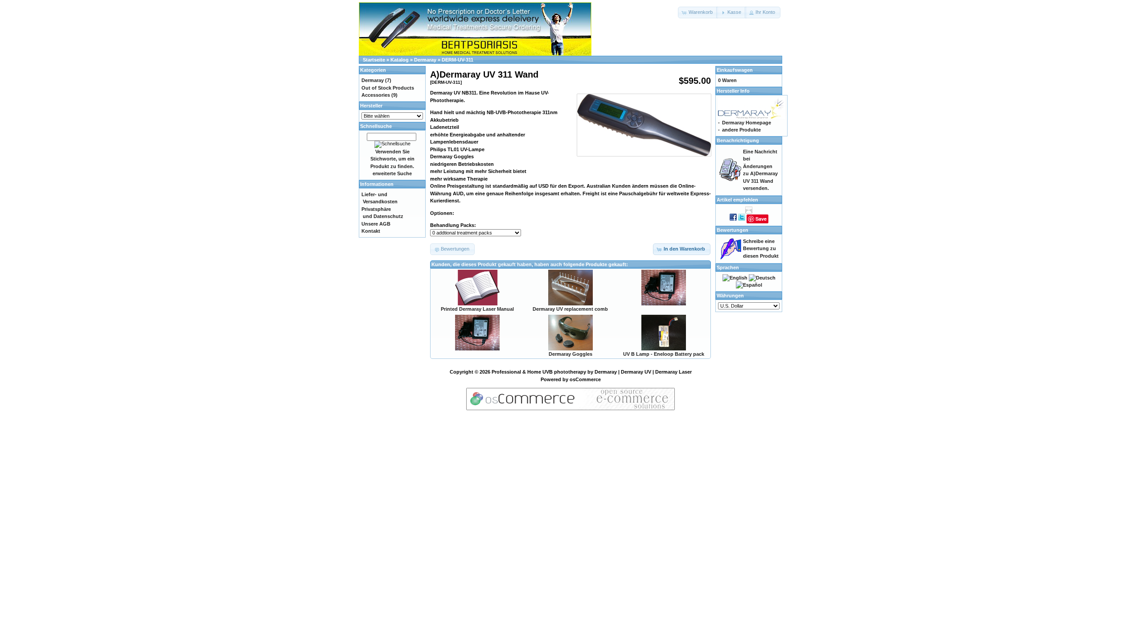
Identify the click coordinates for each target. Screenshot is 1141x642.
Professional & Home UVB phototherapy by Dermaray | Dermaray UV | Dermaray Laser (592, 371)
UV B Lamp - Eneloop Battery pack (663, 354)
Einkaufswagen (735, 70)
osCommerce (585, 379)
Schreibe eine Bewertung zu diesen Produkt (761, 249)
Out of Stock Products (387, 88)
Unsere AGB (375, 223)
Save (761, 218)
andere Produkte (741, 129)
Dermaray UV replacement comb (570, 309)
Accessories (375, 95)
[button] (698, 12)
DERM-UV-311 (457, 59)
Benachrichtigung (738, 140)
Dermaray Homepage (746, 122)
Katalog (399, 59)
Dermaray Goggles (570, 354)
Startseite (374, 59)
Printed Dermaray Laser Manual (477, 309)
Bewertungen (732, 230)
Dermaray (425, 59)
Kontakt (370, 231)
